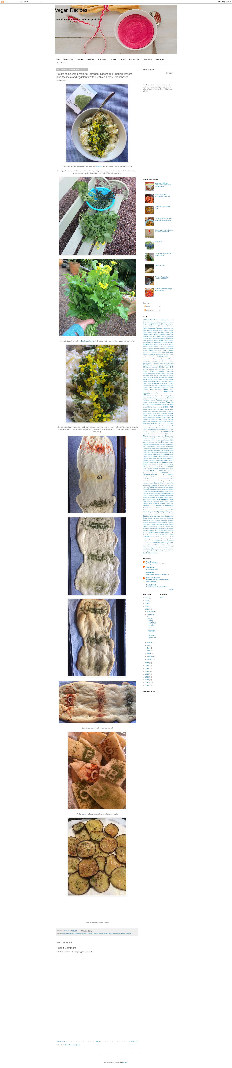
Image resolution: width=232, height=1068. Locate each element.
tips (169, 530)
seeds (168, 495)
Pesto (144, 468)
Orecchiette (152, 458)
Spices (159, 512)
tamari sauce (162, 528)
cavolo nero (162, 359)
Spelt (155, 512)
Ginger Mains (156, 407)
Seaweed (163, 495)
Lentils (164, 430)
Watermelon (146, 547)
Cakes (164, 350)
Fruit (151, 404)
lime (154, 432)
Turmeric (146, 537)
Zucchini (146, 553)
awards (165, 328)
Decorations (157, 387)
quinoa (154, 479)
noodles (165, 452)
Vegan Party (148, 59)
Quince (149, 479)
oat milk (158, 454)
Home (58, 59)
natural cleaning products (166, 448)
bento (154, 336)
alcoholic (171, 320)
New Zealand (165, 450)
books (156, 340)
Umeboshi (156, 537)
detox (171, 387)
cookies (165, 379)
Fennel (149, 396)
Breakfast (146, 344)
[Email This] (82, 931)
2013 (147, 677)
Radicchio (166, 479)
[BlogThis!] (84, 931)
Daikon (145, 387)
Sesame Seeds (163, 497)
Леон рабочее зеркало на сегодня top (157, 574)
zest (172, 551)
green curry (163, 411)
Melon (153, 440)
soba (163, 505)
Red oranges (161, 487)
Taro (167, 528)
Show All (171, 589)
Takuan (155, 528)
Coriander (155, 381)
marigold (152, 438)
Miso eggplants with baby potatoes (156, 564)
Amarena (164, 322)
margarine (146, 438)
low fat (171, 432)
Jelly (148, 423)
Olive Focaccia (160, 265)
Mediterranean (147, 440)
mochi (171, 442)
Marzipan (165, 438)
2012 (147, 680)
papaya (166, 460)
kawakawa (162, 425)
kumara (158, 428)
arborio (164, 326)
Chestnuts (149, 365)
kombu (145, 428)
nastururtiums (147, 448)
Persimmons (169, 466)
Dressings (158, 389)
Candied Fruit (147, 352)
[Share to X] (86, 931)
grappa (167, 409)
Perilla (158, 466)
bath (149, 334)
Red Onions (153, 487)
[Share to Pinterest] (91, 931)
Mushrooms (151, 446)
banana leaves (152, 332)
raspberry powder (148, 483)
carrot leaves (153, 356)
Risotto (171, 489)
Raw (155, 483)
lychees (154, 434)
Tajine (151, 528)
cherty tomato (163, 363)
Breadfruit (170, 342)
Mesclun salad (160, 440)
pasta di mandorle (153, 464)
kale (172, 423)
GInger (149, 407)
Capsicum (152, 354)
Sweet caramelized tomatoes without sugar (162, 195)
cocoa (160, 375)
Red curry (170, 485)
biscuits (164, 336)
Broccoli (165, 344)
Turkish (171, 534)
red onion (146, 487)
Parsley (145, 462)
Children (162, 367)
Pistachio (162, 468)
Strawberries (169, 516)
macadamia (160, 434)
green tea (170, 411)
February (150, 656)
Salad (164, 493)
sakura (159, 493)
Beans (156, 334)
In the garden (166, 417)
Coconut (165, 375)
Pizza (171, 468)
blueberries (160, 338)
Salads (123, 933)
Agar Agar (164, 320)
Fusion (164, 404)
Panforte (160, 460)
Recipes (160, 483)
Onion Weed (152, 456)
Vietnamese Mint (158, 543)
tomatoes (165, 532)
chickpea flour (169, 365)
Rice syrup (162, 489)
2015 (147, 671)
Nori (169, 452)
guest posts (156, 413)
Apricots (151, 326)
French (145, 402)
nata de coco (155, 448)
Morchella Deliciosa (154, 444)
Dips (151, 390)
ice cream (170, 415)
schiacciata (156, 495)
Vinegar (167, 543)
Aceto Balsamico (153, 320)
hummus (164, 415)
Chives (152, 371)
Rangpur (163, 481)
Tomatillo (145, 532)
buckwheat (161, 348)
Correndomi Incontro (153, 578)
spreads (145, 514)
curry (156, 385)
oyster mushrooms (168, 458)
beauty (168, 334)
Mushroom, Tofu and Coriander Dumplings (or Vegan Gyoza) (163, 185)
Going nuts (122, 59)
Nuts (154, 454)
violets (171, 543)
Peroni (163, 466)
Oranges (145, 458)
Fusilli (159, 404)
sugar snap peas (161, 518)
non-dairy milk (159, 452)
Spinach (165, 512)
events (164, 394)
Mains (145, 436)
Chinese (145, 369)
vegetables (170, 540)
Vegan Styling (68, 59)
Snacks (158, 506)
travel (154, 534)
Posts (148, 306)
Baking (149, 330)
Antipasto (146, 324)
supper (155, 522)
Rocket (145, 491)
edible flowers (70, 933)
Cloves (156, 375)
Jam (169, 419)
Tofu (171, 530)
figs (169, 396)
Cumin (171, 383)
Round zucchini (169, 491)
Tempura (151, 530)
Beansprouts (162, 334)
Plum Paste (158, 242)
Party (154, 462)
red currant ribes (162, 485)
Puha (164, 475)
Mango (166, 436)
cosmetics (170, 381)
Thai (155, 530)
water (165, 545)
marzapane (159, 438)
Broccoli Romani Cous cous (158, 346)
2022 (147, 603)
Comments (149, 310)
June (149, 648)
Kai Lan (165, 423)
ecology (155, 392)
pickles (150, 468)
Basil (171, 332)
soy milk (160, 510)
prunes (160, 475)
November (150, 611)
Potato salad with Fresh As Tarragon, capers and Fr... (151, 634)
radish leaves (147, 481)
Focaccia (89, 933)
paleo (156, 460)
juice (151, 423)
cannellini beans (157, 352)
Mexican (166, 440)
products (154, 475)
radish (171, 479)
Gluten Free (79, 59)
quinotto (159, 479)
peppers (153, 466)
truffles (166, 534)
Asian (145, 328)
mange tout (159, 436)
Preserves (146, 475)
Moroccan (162, 444)
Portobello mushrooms (154, 472)
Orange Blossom (168, 456)
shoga (154, 499)
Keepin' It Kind (151, 585)
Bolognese (150, 340)
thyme (165, 530)
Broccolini (170, 346)
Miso (162, 442)
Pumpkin (170, 475)
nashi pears (161, 446)
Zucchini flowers (154, 553)
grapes (162, 409)
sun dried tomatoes (154, 520)
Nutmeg (150, 454)
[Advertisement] (97, 1022)
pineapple (155, 468)
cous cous (147, 383)
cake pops (157, 350)
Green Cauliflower (153, 411)
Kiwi (172, 426)
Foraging (159, 400)
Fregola (171, 400)
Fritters (162, 402)
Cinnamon (146, 375)
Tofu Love (112, 59)
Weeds (153, 547)
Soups (158, 508)
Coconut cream (153, 377)
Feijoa (145, 396)
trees (157, 534)
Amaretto (170, 322)
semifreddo (146, 497)
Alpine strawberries (156, 322)
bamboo (155, 330)
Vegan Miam (150, 573)
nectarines (157, 450)
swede (153, 524)
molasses (145, 444)
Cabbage (150, 350)
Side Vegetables (162, 499)
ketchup (168, 425)
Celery (170, 359)
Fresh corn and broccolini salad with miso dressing (163, 219)
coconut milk (163, 377)
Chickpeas (146, 367)
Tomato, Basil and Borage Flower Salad (163, 289)
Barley (167, 332)
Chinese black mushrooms (157, 369)
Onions (160, 456)
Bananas (161, 332)
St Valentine (162, 514)
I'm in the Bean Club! (152, 569)
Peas (144, 466)
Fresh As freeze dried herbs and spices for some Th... (151, 623)
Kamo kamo (146, 425)
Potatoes (118, 933)
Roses (162, 491)
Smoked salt (169, 503)
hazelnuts (170, 413)
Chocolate (160, 371)
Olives (171, 454)
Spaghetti (150, 512)
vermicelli (145, 543)
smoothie (146, 506)
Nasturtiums (169, 446)
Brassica (150, 342)
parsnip (151, 462)
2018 (147, 663)
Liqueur (158, 432)
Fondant (152, 400)
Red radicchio (169, 487)
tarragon (128, 933)
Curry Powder (162, 385)
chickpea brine (160, 365)
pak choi (151, 460)
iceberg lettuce (147, 417)
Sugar (145, 518)
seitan (171, 495)
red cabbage (153, 485)
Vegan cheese (160, 539)
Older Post (134, 1041)
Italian (159, 419)
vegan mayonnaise (148, 540)
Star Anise (170, 514)
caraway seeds (168, 354)
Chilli (171, 367)
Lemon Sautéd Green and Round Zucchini (163, 254)
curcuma (151, 385)
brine (151, 344)
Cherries (164, 361)
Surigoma (160, 522)
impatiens (158, 417)
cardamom (146, 356)
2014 (147, 674)
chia (154, 365)
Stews (162, 516)
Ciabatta (164, 373)
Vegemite (164, 540)
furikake (155, 404)
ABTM (145, 320)
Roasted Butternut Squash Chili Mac (156, 587)
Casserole (146, 359)
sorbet (150, 508)
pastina (161, 464)
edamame (161, 392)
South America (165, 508)
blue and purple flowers (150, 338)
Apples (167, 324)
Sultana (145, 520)
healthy (145, 415)
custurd (168, 385)
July (148, 645)
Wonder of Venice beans (162, 549)
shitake (149, 499)
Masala (171, 438)
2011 (147, 683)
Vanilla (171, 537)
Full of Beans (91, 59)
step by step (155, 516)
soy (149, 510)
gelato (145, 407)
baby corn (170, 328)
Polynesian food (168, 470)
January (150, 659)
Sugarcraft (170, 518)
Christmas (170, 371)
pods (156, 470)
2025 (147, 601)
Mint (159, 442)
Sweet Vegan (159, 59)
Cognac (160, 379)
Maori (171, 436)
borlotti (166, 340)
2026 (147, 598)
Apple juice (160, 324)
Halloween (164, 413)
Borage (161, 340)
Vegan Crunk (150, 567)
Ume (151, 537)
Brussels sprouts (153, 348)
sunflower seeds (147, 522)
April (148, 651)
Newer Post (61, 1041)
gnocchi (153, 409)
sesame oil (153, 497)
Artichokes (170, 326)
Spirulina (170, 512)
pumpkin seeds (147, 477)
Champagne (146, 361)
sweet (157, 524)
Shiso (144, 499)
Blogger (124, 1062)
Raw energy (102, 59)
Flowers (83, 933)
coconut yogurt (152, 379)
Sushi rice (170, 522)
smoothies (153, 505)
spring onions (153, 514)
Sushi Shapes (147, 524)
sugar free (151, 518)
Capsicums (159, 354)
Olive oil (166, 454)
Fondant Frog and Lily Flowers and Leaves (162, 278)
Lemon (151, 430)
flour (165, 398)
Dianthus (145, 389)
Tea (147, 530)
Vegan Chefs (169, 539)
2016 (147, 668)
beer (172, 334)
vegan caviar (151, 539)
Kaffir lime (160, 423)
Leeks (171, 428)
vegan (145, 539)
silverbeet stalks (158, 501)
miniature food (153, 442)
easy (151, 392)
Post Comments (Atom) (72, 1045)
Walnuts (156, 545)
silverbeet (149, 501)
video (150, 543)
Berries (158, 336)
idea (153, 417)
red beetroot (166, 483)
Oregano (159, 458)
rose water (151, 491)
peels (148, 466)
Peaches (166, 464)
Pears (171, 464)
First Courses (151, 398)
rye (147, 493)
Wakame (145, 545)
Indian (145, 419)
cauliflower (154, 359)
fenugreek (164, 396)
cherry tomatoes (154, 363)
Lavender (165, 428)
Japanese (162, 421)
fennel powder (156, 396)
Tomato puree (158, 532)
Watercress (170, 545)
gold (158, 409)
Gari (167, 404)
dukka (171, 389)
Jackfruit (165, 419)
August (149, 642)
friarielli (101, 933)
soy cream (153, 510)
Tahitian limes (169, 526)
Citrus (151, 375)
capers (145, 354)
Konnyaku (152, 428)
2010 (147, 685)
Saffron (151, 493)
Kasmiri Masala (154, 425)
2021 (147, 606)
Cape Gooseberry (167, 352)
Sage (155, 493)
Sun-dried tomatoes (167, 520)
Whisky (158, 547)
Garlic (171, 404)
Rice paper (155, 489)
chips (168, 369)
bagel (144, 330)
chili (167, 367)
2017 (147, 666)
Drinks (165, 390)
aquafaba (158, 326)
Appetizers (152, 324)
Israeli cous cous (152, 419)
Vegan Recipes (71, 10)
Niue (148, 452)
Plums (152, 471)
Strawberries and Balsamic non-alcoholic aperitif (164, 231)
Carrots (160, 357)
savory (151, 495)
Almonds (146, 322)
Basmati (145, 334)
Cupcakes (146, 385)
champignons (156, 361)
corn (161, 381)
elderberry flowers (156, 394)
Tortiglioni (149, 534)
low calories (165, 432)
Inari (172, 417)
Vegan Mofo (157, 540)
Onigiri (145, 456)
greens (145, 413)
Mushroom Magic (135, 59)
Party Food (111, 933)
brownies (145, 348)
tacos (162, 526)
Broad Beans (158, 344)
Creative (155, 383)
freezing (165, 400)
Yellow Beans (155, 551)
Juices (155, 424)
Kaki (169, 423)
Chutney (158, 373)
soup (154, 508)
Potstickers (170, 472)
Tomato (151, 533)
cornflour (164, 381)
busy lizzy (167, 348)
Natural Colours (148, 450)
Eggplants (78, 933)
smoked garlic (147, 503)
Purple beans (157, 477)
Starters (146, 516)
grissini (150, 413)
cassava (171, 356)
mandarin (152, 436)
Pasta (145, 464)
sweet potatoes (164, 524)
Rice (150, 489)
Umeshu (162, 537)
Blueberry (167, 338)
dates (150, 387)
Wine (153, 549)
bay (152, 334)
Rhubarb (145, 489)
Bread (63, 933)
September (150, 614)
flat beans (160, 398)
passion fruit (169, 462)
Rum (144, 493)
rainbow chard (156, 481)
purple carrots (166, 477)
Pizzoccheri (146, 470)
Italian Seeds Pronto (87, 341)
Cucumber (163, 383)
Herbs (105, 933)
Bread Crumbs (162, 342)
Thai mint (160, 530)
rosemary (157, 491)
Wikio (162, 597)
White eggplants (165, 547)
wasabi (161, 545)
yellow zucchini (165, 551)
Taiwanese (146, 528)
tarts (144, 530)
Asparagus (151, 328)
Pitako (167, 468)
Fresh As (99, 166)
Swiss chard (153, 526)
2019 (147, 609)
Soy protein (166, 510)
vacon (167, 537)
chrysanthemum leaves (149, 373)
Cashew (165, 356)
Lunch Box (146, 434)
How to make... (157, 415)
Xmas (171, 549)
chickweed (155, 367)
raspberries (170, 481)
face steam (170, 394)
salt (172, 493)
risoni (167, 489)
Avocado (159, 328)
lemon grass (158, 429)
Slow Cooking (169, 501)
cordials (150, 381)
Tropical (162, 534)
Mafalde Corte (169, 434)
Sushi (165, 522)
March (149, 654)
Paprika (171, 460)
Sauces (145, 495)
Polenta (161, 470)
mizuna (167, 442)
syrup (159, 526)
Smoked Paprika (159, 503)
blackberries (170, 336)
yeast (148, 551)
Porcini (145, 472)
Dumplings (146, 392)
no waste (152, 452)
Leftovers (146, 429)
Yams (144, 551)
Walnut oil (151, 545)
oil (161, 454)
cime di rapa (170, 373)
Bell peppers (147, 336)
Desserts (165, 387)
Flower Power (61, 63)
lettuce (169, 429)
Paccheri (145, 460)
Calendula (170, 350)
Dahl (172, 385)
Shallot (171, 497)
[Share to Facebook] (89, 931)
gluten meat (146, 409)
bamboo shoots (163, 330)
